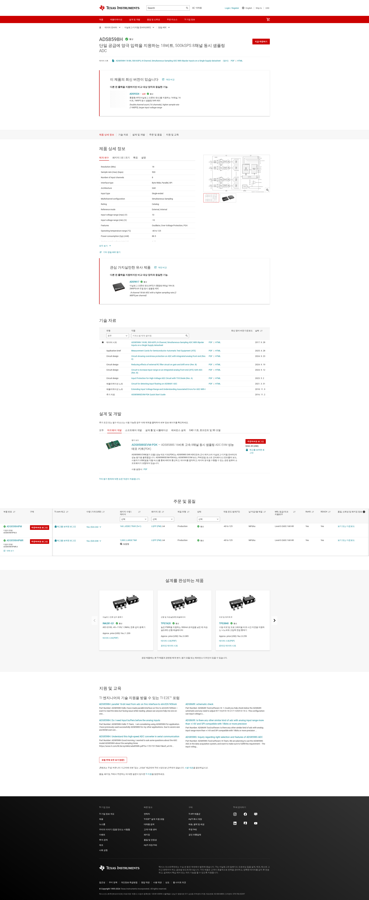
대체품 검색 (149, 824)
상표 (167, 882)
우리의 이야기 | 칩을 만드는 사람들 (114, 829)
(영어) (225, 61)
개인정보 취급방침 (129, 882)
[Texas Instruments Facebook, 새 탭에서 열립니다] (245, 815)
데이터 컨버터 (111, 27)
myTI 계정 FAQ (150, 845)
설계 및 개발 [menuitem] (134, 19)
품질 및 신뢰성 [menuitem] (153, 19)
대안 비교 (170, 79)
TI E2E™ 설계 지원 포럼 (154, 819)
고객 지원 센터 (150, 829)
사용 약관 (189, 768)
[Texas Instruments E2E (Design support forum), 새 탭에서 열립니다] (245, 824)
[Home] (119, 8)
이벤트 (102, 834)
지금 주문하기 (261, 41)
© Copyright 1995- (109, 889)
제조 (101, 845)
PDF (233, 61)
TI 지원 (149, 774)
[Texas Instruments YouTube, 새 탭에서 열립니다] (255, 824)
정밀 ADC (162, 27)
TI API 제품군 (194, 814)
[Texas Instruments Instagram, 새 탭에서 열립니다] (235, 815)
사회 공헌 (103, 850)
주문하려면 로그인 (255, 441)
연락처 (147, 814)
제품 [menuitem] (101, 19)
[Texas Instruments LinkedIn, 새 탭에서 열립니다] (235, 824)
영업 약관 (145, 882)
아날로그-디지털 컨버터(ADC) (137, 27)
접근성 (102, 882)
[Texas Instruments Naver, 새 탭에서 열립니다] (255, 815)
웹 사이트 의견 (179, 882)
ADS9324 (134, 93)
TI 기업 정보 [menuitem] (189, 19)
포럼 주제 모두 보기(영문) (113, 760)
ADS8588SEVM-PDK (145, 444)
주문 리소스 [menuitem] (172, 19)
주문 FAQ (193, 829)
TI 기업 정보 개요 (106, 814)
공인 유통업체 (195, 834)
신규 (144, 94)
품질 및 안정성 (150, 840)
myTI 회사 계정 (195, 819)
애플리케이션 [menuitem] (116, 19)
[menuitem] (268, 19)
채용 (101, 819)
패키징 (147, 834)
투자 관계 (103, 840)
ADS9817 (134, 281)
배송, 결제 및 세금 (196, 824)
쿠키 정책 (113, 882)
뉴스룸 (102, 824)
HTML (240, 61)
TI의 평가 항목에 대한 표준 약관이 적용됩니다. (119, 479)
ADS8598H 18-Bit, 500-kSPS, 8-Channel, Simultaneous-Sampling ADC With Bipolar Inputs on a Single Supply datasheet (168, 61)
